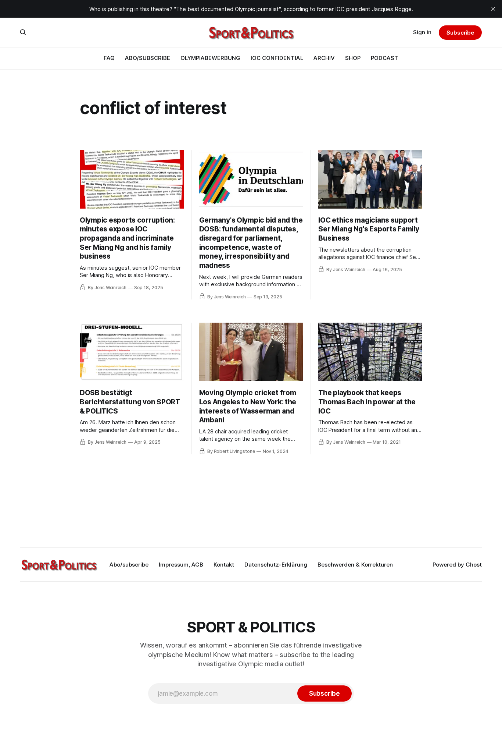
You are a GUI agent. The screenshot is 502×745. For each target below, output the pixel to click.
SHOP (353, 57)
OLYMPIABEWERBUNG (210, 57)
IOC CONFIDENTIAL (277, 57)
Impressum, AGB (181, 564)
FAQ (109, 57)
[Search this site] (23, 32)
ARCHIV (324, 57)
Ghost (474, 564)
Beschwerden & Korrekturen (355, 564)
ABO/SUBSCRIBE (147, 57)
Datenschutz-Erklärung (275, 564)
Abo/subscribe (129, 564)
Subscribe (460, 32)
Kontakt (224, 564)
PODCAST (384, 57)
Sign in (422, 32)
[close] (493, 9)
